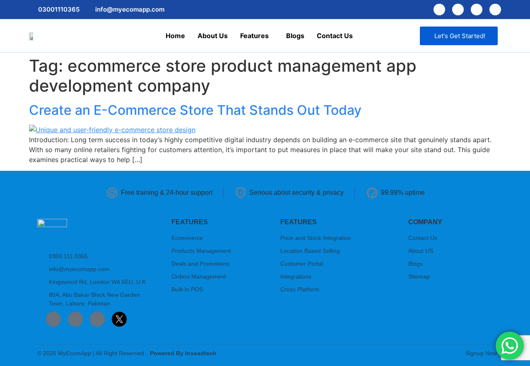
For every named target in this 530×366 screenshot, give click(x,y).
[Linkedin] (476, 9)
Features (254, 36)
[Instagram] (458, 9)
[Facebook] (439, 9)
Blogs (295, 36)
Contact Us (335, 36)
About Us (213, 36)
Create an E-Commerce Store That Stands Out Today (195, 110)
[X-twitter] (495, 9)
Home (175, 36)
